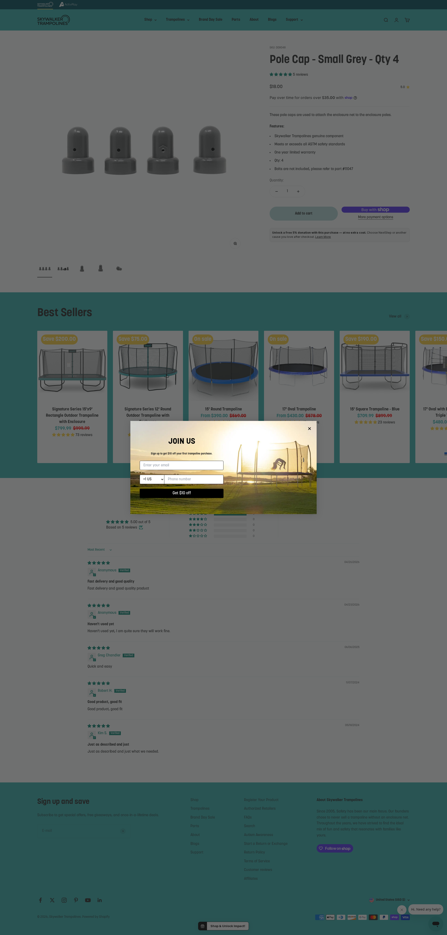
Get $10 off (182, 493)
